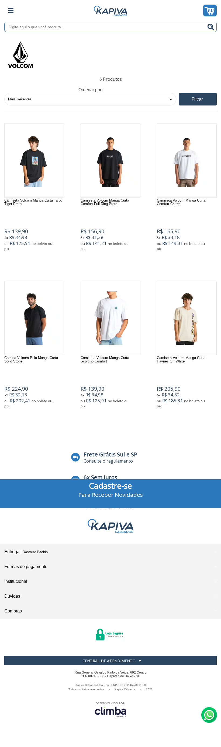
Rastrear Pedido (35, 552)
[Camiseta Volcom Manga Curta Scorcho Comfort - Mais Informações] (110, 318)
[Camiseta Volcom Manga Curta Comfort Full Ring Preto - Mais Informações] (110, 160)
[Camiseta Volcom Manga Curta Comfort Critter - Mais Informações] (186, 160)
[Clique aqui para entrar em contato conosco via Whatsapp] (209, 715)
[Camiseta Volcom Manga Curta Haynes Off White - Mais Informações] (186, 318)
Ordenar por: (90, 89)
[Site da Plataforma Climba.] (110, 709)
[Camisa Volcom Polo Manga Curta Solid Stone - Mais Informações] (34, 318)
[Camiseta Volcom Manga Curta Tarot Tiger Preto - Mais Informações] (34, 160)
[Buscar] (211, 27)
